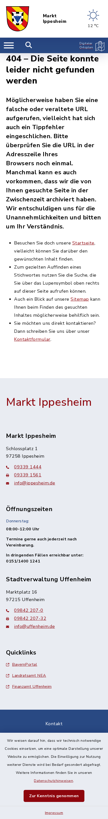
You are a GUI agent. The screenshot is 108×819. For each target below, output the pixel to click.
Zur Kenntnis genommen (54, 796)
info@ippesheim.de (34, 483)
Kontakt (54, 724)
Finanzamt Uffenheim (32, 686)
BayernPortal (24, 664)
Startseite (83, 243)
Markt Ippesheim (55, 18)
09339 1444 (27, 467)
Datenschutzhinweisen (53, 780)
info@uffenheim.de (34, 626)
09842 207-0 (28, 610)
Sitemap (80, 299)
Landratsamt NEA (29, 675)
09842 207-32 (30, 618)
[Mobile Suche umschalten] (29, 45)
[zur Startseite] (17, 19)
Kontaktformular (32, 339)
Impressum (54, 812)
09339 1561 (27, 475)
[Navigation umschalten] (9, 45)
